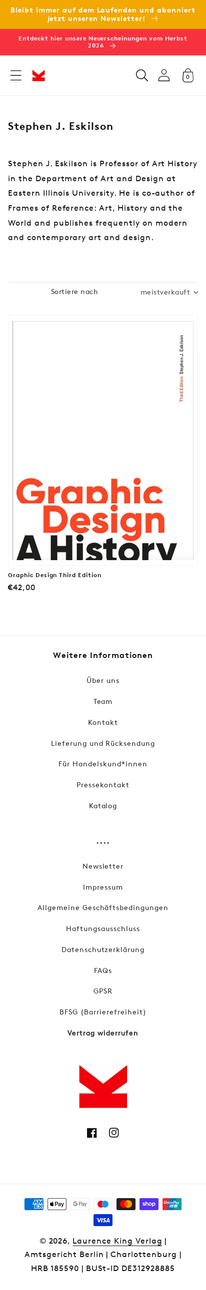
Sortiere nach (74, 291)
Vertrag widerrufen (103, 1032)
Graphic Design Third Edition (55, 575)
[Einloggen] (164, 75)
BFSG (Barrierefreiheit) (103, 1011)
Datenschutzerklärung (103, 949)
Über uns (103, 680)
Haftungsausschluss (103, 928)
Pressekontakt (103, 784)
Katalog (103, 805)
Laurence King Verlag (117, 1241)
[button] (16, 75)
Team (103, 701)
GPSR (103, 990)
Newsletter (103, 866)
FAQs (103, 970)
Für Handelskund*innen (102, 763)
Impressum (103, 887)
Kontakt (103, 722)
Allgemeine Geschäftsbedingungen (103, 907)
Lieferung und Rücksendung (103, 743)
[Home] (38, 75)
